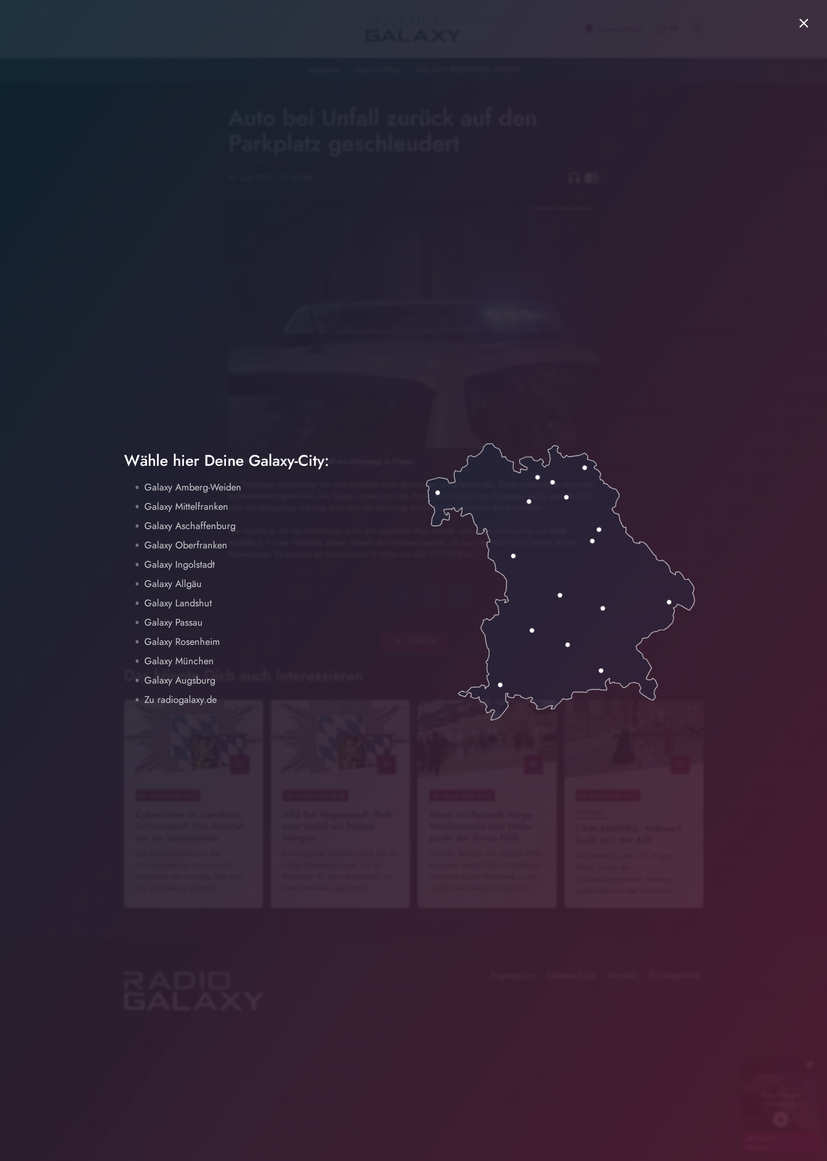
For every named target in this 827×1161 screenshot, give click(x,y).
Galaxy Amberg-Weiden (192, 487)
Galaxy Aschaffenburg (190, 526)
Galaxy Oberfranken (185, 545)
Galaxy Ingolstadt (179, 565)
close (804, 23)
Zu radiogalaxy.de (180, 700)
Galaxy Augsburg (179, 680)
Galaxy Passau (173, 622)
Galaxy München (179, 661)
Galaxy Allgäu (173, 584)
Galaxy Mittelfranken (186, 507)
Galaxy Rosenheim (182, 642)
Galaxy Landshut (178, 603)
